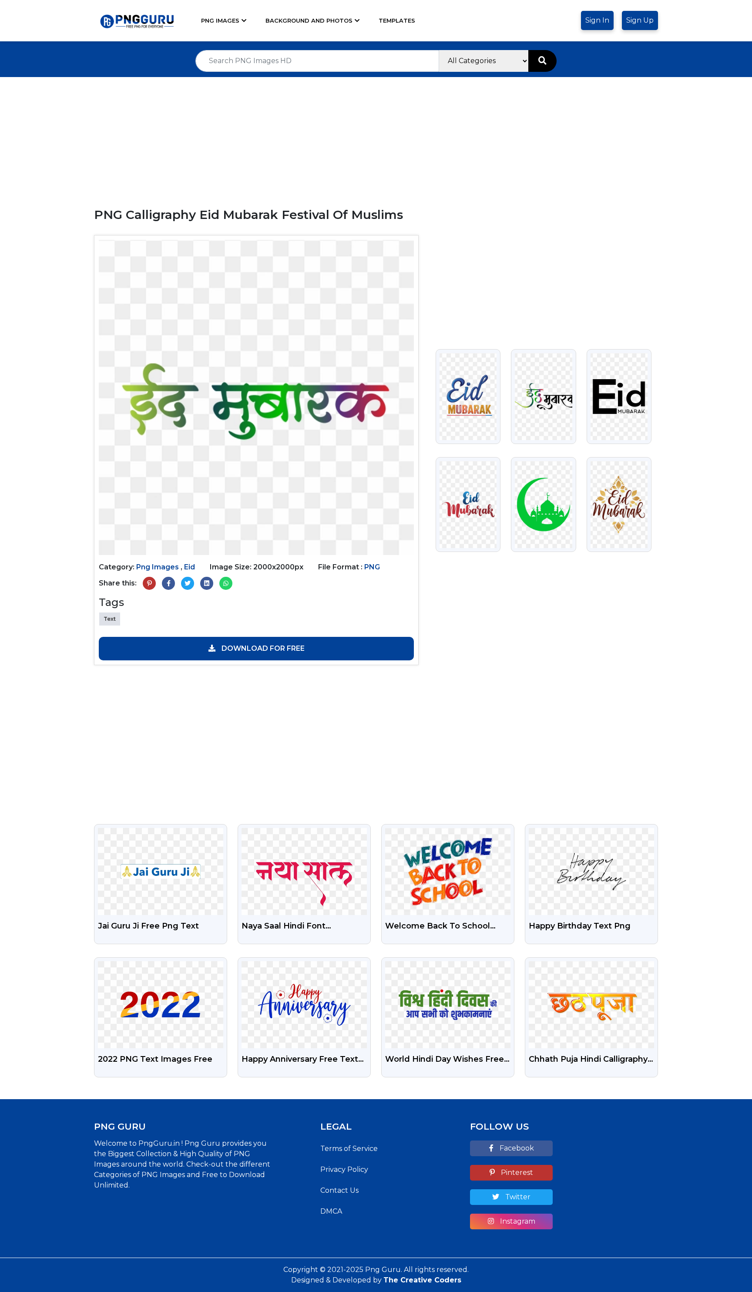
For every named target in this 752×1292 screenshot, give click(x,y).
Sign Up (640, 20)
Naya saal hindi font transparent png (284, 926)
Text (110, 619)
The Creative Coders (422, 1280)
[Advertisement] (376, 138)
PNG (372, 567)
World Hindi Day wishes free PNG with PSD (444, 1060)
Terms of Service (349, 1148)
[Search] (542, 61)
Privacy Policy (344, 1169)
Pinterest (516, 1172)
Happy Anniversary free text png (300, 1060)
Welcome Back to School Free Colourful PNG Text (437, 926)
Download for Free (262, 648)
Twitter (517, 1197)
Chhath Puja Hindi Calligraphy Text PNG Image (588, 1060)
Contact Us (339, 1190)
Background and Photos (308, 20)
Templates (397, 20)
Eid (189, 567)
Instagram (516, 1221)
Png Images (220, 20)
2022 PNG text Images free (155, 1059)
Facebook (516, 1148)
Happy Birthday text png (580, 926)
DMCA (331, 1211)
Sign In (597, 20)
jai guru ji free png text (148, 926)
